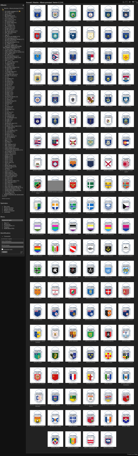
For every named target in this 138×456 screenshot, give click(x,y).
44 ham (7, 103)
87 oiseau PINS (9, 22)
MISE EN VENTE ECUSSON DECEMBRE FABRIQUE (12, 47)
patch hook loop (9, 175)
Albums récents (8, 209)
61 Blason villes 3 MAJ (11, 126)
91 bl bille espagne (10, 11)
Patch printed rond (10, 148)
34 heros (7, 91)
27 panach (8, 82)
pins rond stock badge (11, 186)
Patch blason (8, 147)
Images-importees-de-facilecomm (14, 194)
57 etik (7, 122)
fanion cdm (8, 162)
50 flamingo (8, 109)
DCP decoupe (9, 38)
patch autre (8, 172)
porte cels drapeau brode (12, 187)
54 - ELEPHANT (9, 117)
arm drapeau (8, 151)
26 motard (8, 81)
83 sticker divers (9, 31)
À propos (6, 227)
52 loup (7, 113)
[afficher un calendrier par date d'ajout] (133, 2)
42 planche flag (9, 101)
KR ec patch (8, 53)
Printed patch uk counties (12, 150)
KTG (6, 143)
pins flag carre (9, 182)
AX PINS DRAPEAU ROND (13, 39)
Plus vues (7, 206)
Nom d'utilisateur (6, 241)
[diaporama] (130, 2)
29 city (7, 85)
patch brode (8, 26)
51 (6, 110)
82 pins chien (9, 28)
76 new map (8, 49)
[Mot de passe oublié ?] (21, 252)
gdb (6, 164)
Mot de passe (5, 245)
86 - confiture (8, 25)
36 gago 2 (8, 94)
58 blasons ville (9, 123)
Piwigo (136, 454)
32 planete (8, 88)
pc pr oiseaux (9, 19)
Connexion (7, 236)
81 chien (7, 33)
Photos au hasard (9, 210)
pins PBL (7, 54)
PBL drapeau (9, 144)
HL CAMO (8, 43)
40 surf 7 (7, 98)
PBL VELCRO (9, 32)
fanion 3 (7, 158)
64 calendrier (9, 131)
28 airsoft (7, 84)
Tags (5, 223)
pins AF (7, 179)
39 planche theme (10, 96)
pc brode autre (9, 176)
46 (5, 105)
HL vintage (8, 66)
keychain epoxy (9, 166)
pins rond (7, 185)
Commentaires (8, 225)
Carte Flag (8, 73)
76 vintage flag (9, 71)
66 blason (8, 134)
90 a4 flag (8, 12)
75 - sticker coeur (10, 61)
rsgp (6, 35)
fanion (6, 14)
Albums (3, 5)
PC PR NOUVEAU (10, 56)
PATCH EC (8, 59)
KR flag (7, 141)
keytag (7, 168)
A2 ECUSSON (9, 137)
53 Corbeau (8, 115)
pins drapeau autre (10, 180)
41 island (7, 99)
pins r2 (7, 183)
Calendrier (7, 212)
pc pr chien (8, 18)
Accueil (29, 2)
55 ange (7, 119)
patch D (7, 171)
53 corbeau (8, 116)
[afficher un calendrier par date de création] (136, 2)
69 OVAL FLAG (9, 75)
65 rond (7, 133)
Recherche (7, 224)
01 (5, 77)
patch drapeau (9, 173)
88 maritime (8, 15)
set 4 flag (7, 192)
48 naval (7, 108)
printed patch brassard (11, 190)
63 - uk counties (9, 130)
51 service (8, 112)
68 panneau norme (10, 67)
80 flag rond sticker (10, 42)
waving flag (8, 193)
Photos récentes (8, 208)
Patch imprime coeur (11, 50)
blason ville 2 (9, 152)
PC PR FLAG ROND (11, 36)
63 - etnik (7, 129)
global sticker (9, 165)
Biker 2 (7, 140)
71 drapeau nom (9, 74)
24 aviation (8, 78)
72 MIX (7, 70)
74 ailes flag (8, 68)
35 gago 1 (8, 92)
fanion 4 (7, 159)
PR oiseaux (8, 21)
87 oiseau (8, 24)
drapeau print (9, 154)
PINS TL (7, 60)
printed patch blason (11, 189)
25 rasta (7, 80)
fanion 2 (7, 157)
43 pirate (7, 102)
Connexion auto (7, 249)
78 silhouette (8, 63)
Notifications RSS (9, 228)
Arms (6, 138)
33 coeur (7, 89)
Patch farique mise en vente (13, 52)
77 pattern (8, 64)
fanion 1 (7, 155)
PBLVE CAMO (9, 17)
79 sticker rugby (9, 45)
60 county (7, 124)
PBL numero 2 (9, 145)
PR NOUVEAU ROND (11, 57)
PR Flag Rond (9, 40)
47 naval (7, 106)
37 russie (7, 95)
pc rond (7, 178)
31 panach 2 (8, 87)
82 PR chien (8, 29)
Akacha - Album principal (11, 8)
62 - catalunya (9, 127)
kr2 (6, 169)
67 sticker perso (9, 136)
